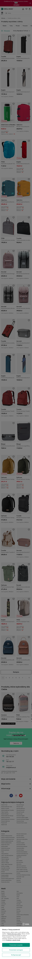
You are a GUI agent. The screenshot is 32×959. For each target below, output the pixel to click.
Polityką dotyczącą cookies (14, 933)
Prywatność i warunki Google (13, 940)
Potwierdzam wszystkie (16, 945)
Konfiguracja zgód (16, 955)
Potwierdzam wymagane (16, 950)
